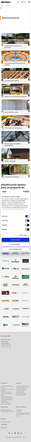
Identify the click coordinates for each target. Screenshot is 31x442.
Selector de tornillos (21, 395)
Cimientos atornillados (6, 404)
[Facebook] (9, 433)
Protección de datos (17, 437)
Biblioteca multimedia (6, 410)
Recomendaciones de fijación (7, 411)
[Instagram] (12, 433)
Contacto (4, 428)
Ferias (18, 415)
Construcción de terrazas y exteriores (7, 387)
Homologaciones (20, 392)
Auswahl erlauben (15, 244)
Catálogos (4, 424)
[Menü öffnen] (29, 2)
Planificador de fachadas (22, 389)
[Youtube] (15, 433)
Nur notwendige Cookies (15, 249)
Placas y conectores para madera (6, 394)
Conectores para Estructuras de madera (7, 390)
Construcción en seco (6, 396)
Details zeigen (23, 235)
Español (23, 2)
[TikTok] (21, 433)
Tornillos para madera (6, 392)
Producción (19, 411)
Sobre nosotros (21, 407)
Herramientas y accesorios (7, 398)
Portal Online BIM (20, 390)
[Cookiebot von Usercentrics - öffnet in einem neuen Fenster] (23, 192)
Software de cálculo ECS (22, 387)
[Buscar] (18, 1)
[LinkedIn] (18, 433)
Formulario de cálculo (21, 393)
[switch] (27, 221)
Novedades (19, 410)
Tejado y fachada (5, 402)
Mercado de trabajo (5, 421)
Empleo (3, 419)
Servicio (18, 383)
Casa (2, 5)
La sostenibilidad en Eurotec (23, 414)
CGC (24, 437)
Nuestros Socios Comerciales (23, 413)
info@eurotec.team (6, 347)
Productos (4, 383)
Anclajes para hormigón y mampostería (6, 400)
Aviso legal (8, 437)
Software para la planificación (23, 386)
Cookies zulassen (15, 239)
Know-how (4, 407)
